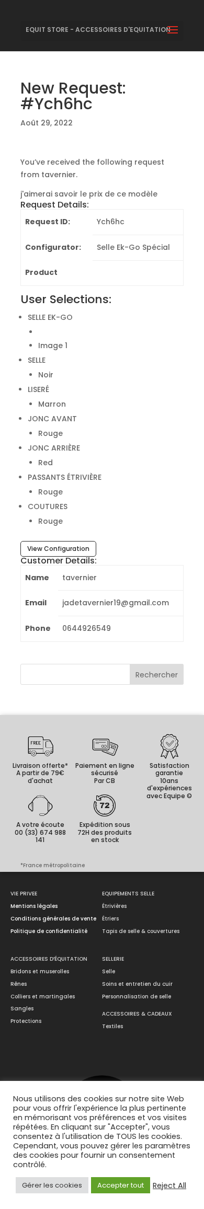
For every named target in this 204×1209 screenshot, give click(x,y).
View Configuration (58, 548)
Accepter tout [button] (120, 1185)
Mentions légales (34, 906)
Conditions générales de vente (53, 919)
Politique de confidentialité (48, 931)
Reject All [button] (169, 1185)
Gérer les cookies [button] (52, 1185)
